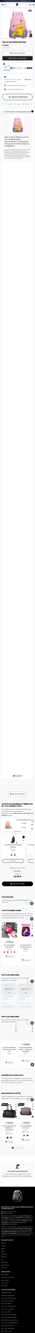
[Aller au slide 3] (19, 1148)
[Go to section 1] (13, 775)
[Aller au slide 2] (16, 1148)
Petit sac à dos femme (7, 1295)
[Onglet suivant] (32, 111)
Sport (2, 1251)
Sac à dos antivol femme (8, 1298)
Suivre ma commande (9, 1211)
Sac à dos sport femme (8, 1325)
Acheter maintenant (18, 58)
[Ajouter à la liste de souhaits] (16, 923)
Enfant (3, 1248)
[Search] (30, 4)
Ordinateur (4, 1254)
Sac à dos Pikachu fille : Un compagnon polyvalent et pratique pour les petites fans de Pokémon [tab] (18, 111)
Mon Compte (4, 1274)
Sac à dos (4, 1268)
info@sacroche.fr (8, 1213)
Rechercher (4, 1285)
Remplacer (13, 860)
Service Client (5, 1280)
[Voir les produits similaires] (32, 829)
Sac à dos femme (6, 1303)
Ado (2, 1259)
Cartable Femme (6, 1292)
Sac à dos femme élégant (8, 1317)
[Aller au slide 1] (13, 1148)
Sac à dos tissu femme (8, 1328)
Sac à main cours (6, 1331)
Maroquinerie (5, 1265)
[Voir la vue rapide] (32, 824)
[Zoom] (30, 32)
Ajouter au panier (19, 884)
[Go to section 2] (15, 775)
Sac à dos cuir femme (7, 1301)
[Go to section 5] (21, 775)
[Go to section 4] (19, 775)
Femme (3, 1246)
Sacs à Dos (4, 1262)
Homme (3, 1243)
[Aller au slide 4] (22, 1148)
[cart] (33, 4)
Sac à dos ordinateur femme (9, 1320)
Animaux (3, 1257)
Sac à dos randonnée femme (9, 1323)
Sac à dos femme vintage (8, 1314)
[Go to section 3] (17, 775)
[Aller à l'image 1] (15, 38)
